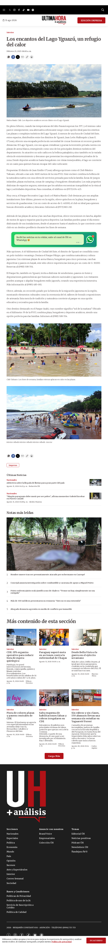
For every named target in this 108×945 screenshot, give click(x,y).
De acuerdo (96, 940)
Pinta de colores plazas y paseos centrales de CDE (20, 715)
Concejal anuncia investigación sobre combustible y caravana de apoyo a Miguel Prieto (52, 583)
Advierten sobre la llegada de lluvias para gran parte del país (36, 483)
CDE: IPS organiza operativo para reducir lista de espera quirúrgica (20, 656)
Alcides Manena (35, 502)
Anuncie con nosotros (51, 829)
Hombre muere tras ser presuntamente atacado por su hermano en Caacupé (48, 575)
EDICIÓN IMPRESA (91, 20)
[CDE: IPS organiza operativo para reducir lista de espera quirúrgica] (21, 637)
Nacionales (12, 480)
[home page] (54, 20)
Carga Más (54, 756)
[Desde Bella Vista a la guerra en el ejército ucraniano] (86, 637)
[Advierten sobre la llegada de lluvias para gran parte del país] (95, 482)
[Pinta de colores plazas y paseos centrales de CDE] (21, 697)
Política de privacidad (62, 942)
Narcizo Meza (95, 675)
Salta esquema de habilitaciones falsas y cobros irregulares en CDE (53, 717)
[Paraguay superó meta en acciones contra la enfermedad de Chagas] (54, 637)
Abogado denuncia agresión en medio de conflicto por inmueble (41, 609)
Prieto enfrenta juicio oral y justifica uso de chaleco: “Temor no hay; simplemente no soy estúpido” (53, 592)
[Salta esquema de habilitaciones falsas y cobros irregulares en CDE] (54, 697)
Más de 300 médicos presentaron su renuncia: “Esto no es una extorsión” (46, 601)
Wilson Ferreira (29, 682)
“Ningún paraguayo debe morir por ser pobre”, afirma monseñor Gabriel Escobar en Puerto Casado (46, 497)
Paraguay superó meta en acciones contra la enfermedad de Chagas (53, 655)
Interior (10, 32)
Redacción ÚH (34, 486)
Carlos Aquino (94, 747)
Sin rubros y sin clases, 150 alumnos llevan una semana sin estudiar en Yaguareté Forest (86, 717)
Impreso (13, 465)
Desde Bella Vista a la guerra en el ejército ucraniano (84, 655)
